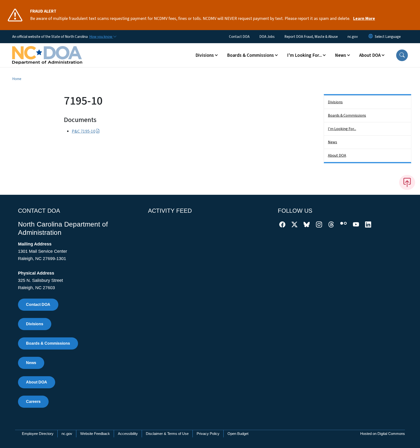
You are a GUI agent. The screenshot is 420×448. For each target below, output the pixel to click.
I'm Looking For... (342, 128)
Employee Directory (37, 434)
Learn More (364, 19)
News (332, 142)
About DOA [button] (370, 55)
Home (16, 78)
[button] (402, 55)
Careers (33, 401)
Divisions (335, 102)
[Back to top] (407, 182)
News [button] (340, 55)
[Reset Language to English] (370, 36)
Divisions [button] (204, 55)
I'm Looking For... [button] (304, 55)
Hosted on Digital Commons (382, 434)
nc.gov (353, 36)
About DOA (337, 155)
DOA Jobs (267, 36)
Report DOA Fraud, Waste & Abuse (311, 36)
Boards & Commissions (347, 115)
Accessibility (128, 434)
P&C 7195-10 (83, 131)
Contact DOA (239, 36)
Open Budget (238, 434)
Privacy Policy (208, 434)
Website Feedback (95, 434)
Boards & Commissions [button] (250, 55)
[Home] (47, 49)
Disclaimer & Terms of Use (167, 434)
